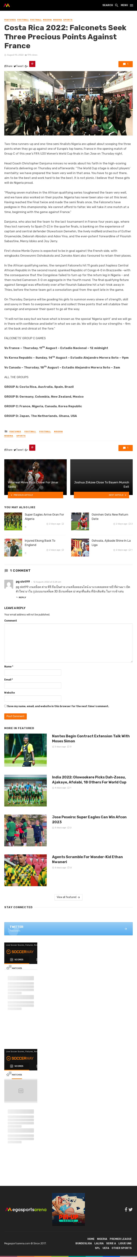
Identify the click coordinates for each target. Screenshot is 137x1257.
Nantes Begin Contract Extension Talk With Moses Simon (91, 738)
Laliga (99, 1243)
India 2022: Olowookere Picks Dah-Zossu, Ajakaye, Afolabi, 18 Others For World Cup (89, 779)
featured (10, 20)
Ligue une (125, 1243)
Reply (22, 597)
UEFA (106, 1248)
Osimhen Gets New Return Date (110, 517)
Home (91, 1239)
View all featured (66, 897)
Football (23, 20)
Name (8, 666)
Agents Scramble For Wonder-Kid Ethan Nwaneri (87, 859)
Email (8, 679)
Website (9, 692)
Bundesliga (83, 1243)
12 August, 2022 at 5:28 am (47, 582)
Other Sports (122, 1248)
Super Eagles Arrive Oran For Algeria (44, 517)
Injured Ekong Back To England (40, 543)
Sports (68, 20)
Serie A (111, 1243)
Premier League (121, 1239)
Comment (10, 620)
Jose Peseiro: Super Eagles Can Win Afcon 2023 (89, 819)
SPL (97, 1248)
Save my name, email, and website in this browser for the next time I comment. (58, 706)
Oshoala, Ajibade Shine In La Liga (111, 543)
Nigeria (47, 20)
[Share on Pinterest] (32, 64)
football (36, 20)
